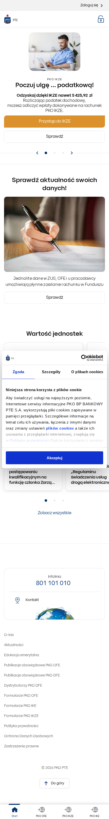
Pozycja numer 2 (54, 500)
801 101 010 (53, 583)
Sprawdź (54, 297)
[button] (101, 19)
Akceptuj (54, 458)
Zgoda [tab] (18, 372)
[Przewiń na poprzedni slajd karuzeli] (37, 153)
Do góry (57, 783)
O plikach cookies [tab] (87, 372)
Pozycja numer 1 (46, 500)
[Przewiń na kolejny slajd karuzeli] (71, 153)
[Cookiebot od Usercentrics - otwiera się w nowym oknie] (81, 357)
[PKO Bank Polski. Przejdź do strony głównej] (15, 19)
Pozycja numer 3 (63, 500)
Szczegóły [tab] (51, 372)
